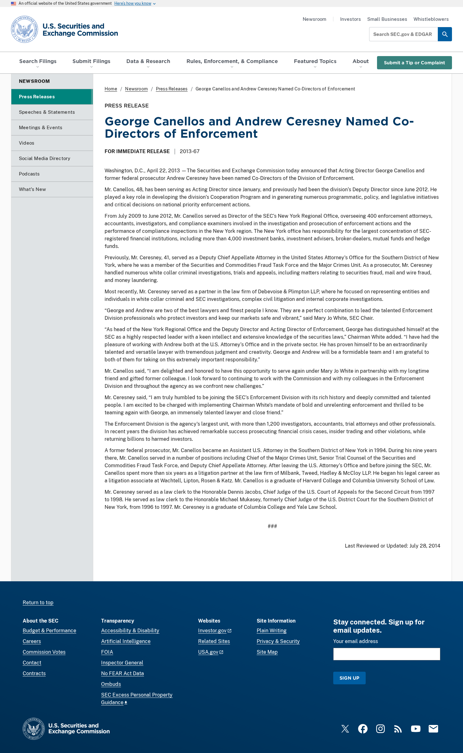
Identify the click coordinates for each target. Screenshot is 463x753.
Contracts (34, 673)
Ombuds (111, 684)
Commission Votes (44, 652)
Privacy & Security (278, 641)
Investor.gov (212, 631)
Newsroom (314, 19)
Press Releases (172, 88)
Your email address (355, 641)
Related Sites (214, 641)
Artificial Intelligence (126, 641)
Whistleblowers (431, 19)
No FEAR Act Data (122, 673)
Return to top (38, 603)
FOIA (107, 652)
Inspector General (122, 663)
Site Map (267, 652)
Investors (350, 19)
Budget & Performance (49, 631)
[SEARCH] (445, 34)
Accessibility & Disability (130, 631)
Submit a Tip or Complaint (414, 62)
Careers (32, 641)
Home (111, 88)
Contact (32, 663)
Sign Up (349, 678)
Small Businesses (387, 19)
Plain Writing (272, 631)
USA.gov (208, 652)
